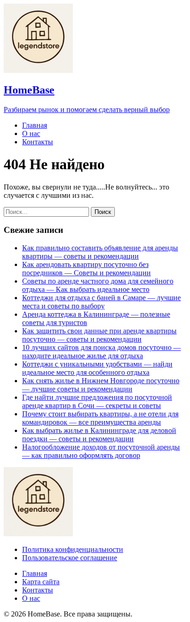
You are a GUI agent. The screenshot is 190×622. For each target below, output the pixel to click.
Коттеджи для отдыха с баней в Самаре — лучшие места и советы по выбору (101, 302)
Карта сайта (40, 582)
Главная (34, 125)
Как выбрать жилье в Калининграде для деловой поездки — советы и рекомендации (99, 435)
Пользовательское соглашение (69, 558)
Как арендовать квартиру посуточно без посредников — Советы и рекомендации (86, 269)
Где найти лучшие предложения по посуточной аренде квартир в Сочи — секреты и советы (97, 401)
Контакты (37, 142)
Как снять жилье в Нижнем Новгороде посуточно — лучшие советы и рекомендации (100, 385)
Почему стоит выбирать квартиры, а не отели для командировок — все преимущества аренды (100, 418)
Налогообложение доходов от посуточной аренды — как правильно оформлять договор (101, 451)
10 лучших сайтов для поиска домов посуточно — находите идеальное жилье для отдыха (101, 352)
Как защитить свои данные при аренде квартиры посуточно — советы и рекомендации (99, 335)
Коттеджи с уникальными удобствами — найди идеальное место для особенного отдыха (97, 368)
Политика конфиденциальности (72, 549)
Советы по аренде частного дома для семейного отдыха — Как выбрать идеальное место (97, 285)
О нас (31, 133)
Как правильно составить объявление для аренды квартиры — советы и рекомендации (100, 252)
